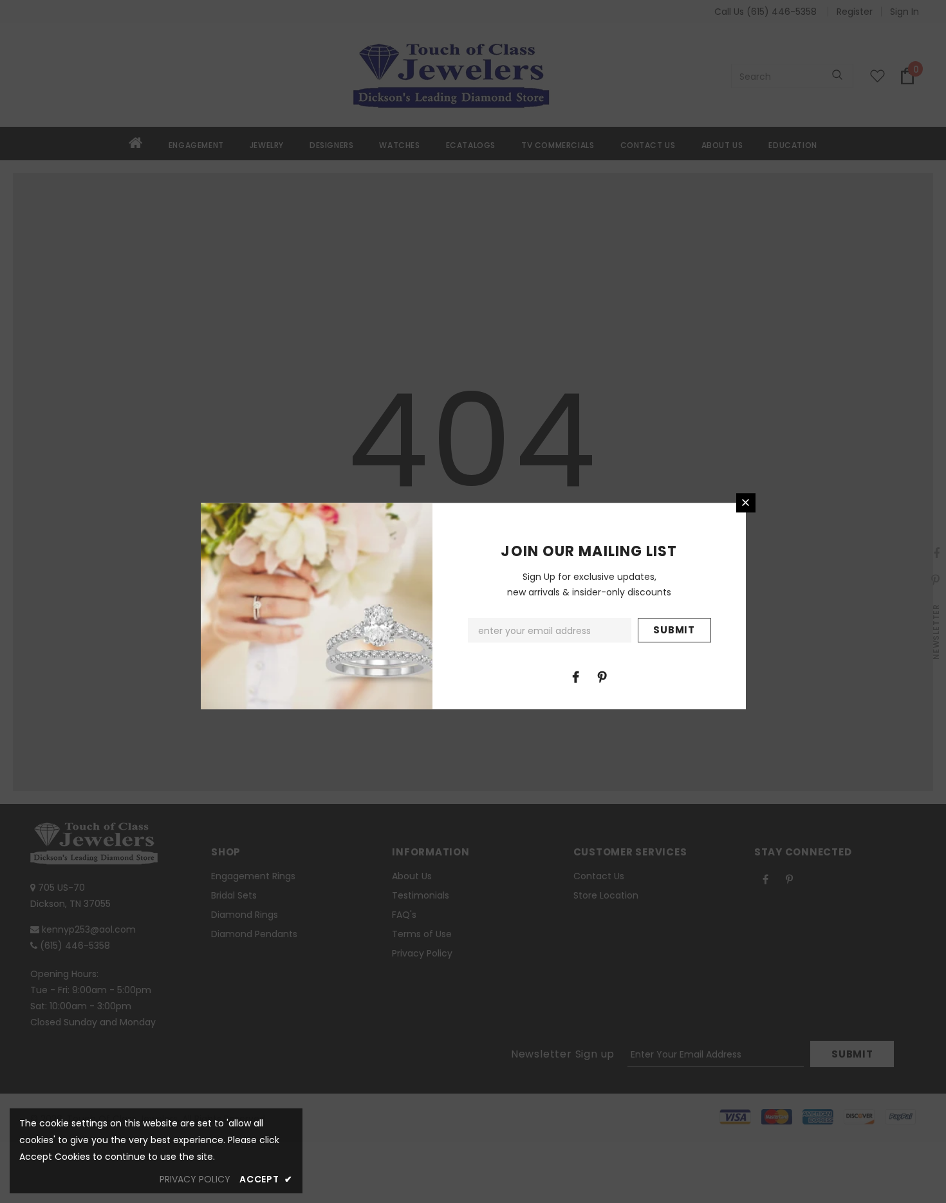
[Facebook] (576, 676)
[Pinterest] (602, 676)
